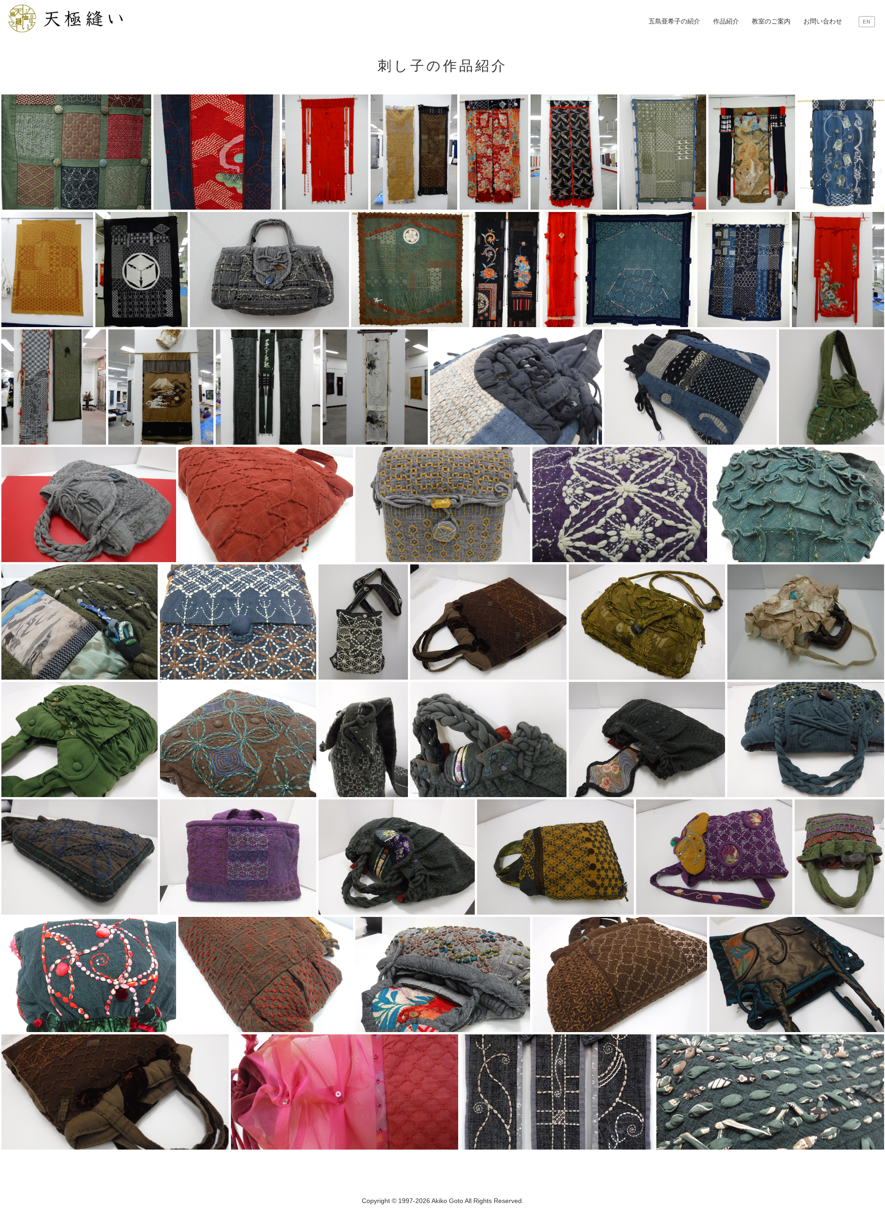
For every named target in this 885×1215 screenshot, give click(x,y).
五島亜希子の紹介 (674, 21)
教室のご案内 (771, 21)
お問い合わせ (822, 21)
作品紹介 (726, 21)
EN (867, 21)
